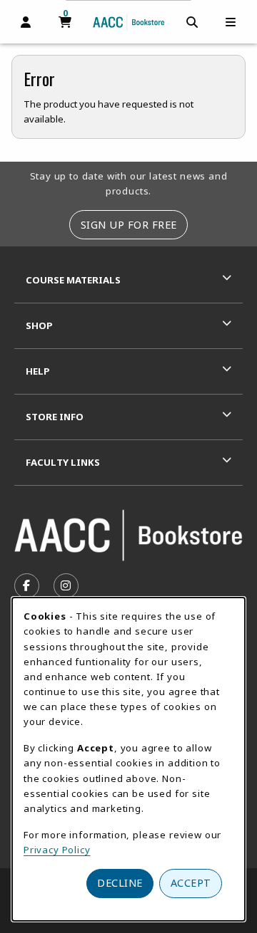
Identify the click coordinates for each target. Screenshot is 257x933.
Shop (39, 325)
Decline (120, 883)
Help (38, 371)
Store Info (55, 416)
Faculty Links (63, 462)
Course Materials (73, 279)
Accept (191, 883)
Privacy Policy (57, 849)
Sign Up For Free (129, 224)
